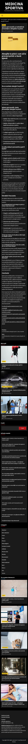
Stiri (3, 570)
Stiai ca (3, 567)
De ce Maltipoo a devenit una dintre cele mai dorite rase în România (13, 450)
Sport (3, 565)
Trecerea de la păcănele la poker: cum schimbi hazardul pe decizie (12, 497)
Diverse (4, 25)
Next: (13, 336)
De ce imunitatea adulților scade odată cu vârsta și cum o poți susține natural (13, 474)
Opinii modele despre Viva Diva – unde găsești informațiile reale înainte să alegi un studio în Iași (13, 462)
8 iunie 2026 (10, 706)
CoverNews (20, 740)
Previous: (13, 330)
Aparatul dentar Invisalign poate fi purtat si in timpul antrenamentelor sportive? (14, 480)
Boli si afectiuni (5, 532)
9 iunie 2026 (8, 680)
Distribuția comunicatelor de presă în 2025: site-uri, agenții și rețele (14, 492)
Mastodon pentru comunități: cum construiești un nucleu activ (13, 486)
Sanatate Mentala (5, 717)
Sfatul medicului (5, 562)
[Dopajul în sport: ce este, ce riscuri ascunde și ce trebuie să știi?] (14, 588)
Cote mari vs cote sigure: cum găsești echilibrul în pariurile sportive (13, 515)
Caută (2, 423)
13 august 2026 (8, 602)
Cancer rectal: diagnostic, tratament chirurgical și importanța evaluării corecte (13, 445)
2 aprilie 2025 (7, 368)
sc (3, 368)
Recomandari (9, 386)
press (4, 31)
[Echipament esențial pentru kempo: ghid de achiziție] (14, 354)
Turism (3, 573)
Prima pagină (4, 19)
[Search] (26, 15)
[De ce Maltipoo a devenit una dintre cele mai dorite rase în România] (14, 640)
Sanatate (4, 559)
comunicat (5, 706)
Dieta (3, 538)
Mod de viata (5, 551)
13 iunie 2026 (8, 654)
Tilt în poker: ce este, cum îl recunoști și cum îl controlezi (12, 503)
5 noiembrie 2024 (10, 31)
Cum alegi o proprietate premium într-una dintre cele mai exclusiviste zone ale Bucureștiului (14, 456)
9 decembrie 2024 (8, 393)
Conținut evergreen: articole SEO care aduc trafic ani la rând (14, 509)
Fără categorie (5, 543)
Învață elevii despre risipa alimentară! (10, 520)
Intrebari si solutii (6, 546)
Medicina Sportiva (14, 6)
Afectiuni (4, 530)
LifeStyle (4, 549)
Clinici (3, 535)
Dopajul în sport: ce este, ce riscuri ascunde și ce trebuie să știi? (13, 439)
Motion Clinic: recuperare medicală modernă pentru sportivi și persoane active (14, 468)
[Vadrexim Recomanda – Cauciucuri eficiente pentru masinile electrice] (14, 379)
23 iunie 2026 (8, 628)
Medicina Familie (5, 715)
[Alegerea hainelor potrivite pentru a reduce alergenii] (14, 405)
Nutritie (4, 554)
